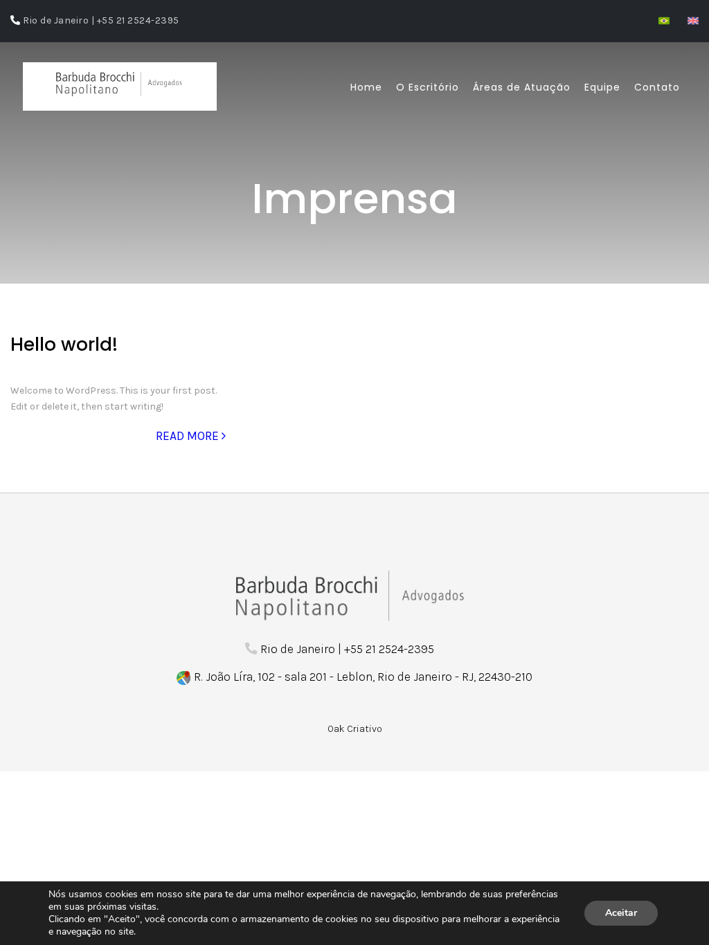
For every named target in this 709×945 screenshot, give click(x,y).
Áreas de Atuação (522, 87)
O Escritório (427, 87)
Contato (657, 87)
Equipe (602, 87)
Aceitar (621, 912)
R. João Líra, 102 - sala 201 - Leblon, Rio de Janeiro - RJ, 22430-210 (363, 676)
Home (366, 87)
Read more (189, 436)
